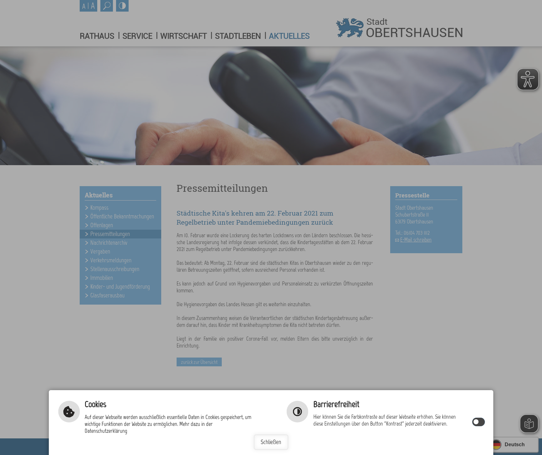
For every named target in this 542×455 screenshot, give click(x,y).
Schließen (271, 442)
